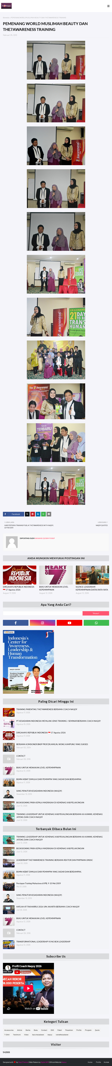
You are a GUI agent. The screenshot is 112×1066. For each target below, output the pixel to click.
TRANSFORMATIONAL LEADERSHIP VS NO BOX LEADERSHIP (43, 941)
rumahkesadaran (62, 1035)
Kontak (106, 1062)
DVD (52, 1030)
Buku (36, 1030)
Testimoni (17, 1035)
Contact (44, 1030)
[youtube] (69, 623)
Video (26, 1035)
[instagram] (42, 623)
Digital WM (45, 1062)
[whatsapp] (96, 623)
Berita (28, 1030)
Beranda (6, 17)
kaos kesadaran (38, 1035)
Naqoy (64, 1062)
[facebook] (15, 623)
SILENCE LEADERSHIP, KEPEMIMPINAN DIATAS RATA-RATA (92, 588)
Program (88, 1030)
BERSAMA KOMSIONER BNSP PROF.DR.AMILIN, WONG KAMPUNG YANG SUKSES (52, 744)
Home (90, 1062)
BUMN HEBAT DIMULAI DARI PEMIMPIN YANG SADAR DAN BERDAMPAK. (49, 779)
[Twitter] (27, 514)
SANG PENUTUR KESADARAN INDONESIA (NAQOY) (39, 791)
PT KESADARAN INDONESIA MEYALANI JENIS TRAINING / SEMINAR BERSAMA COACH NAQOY (58, 721)
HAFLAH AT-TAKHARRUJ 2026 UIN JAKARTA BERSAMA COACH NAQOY (47, 906)
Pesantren (69, 1030)
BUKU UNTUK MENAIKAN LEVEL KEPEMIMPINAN (53, 588)
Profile (78, 1030)
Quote (97, 1030)
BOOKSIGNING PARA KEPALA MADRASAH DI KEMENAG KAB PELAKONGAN (50, 802)
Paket (59, 1030)
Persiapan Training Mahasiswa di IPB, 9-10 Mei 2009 (38, 883)
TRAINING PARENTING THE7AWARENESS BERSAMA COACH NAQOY (46, 709)
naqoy (50, 1035)
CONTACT (20, 756)
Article (19, 1030)
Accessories (9, 1030)
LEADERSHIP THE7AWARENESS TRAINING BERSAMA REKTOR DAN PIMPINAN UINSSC (54, 860)
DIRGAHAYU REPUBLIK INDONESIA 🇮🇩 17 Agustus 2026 (18, 588)
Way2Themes (23, 1062)
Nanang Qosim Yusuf (44, 538)
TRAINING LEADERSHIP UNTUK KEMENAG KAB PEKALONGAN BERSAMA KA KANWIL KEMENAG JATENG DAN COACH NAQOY (59, 815)
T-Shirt (6, 1035)
